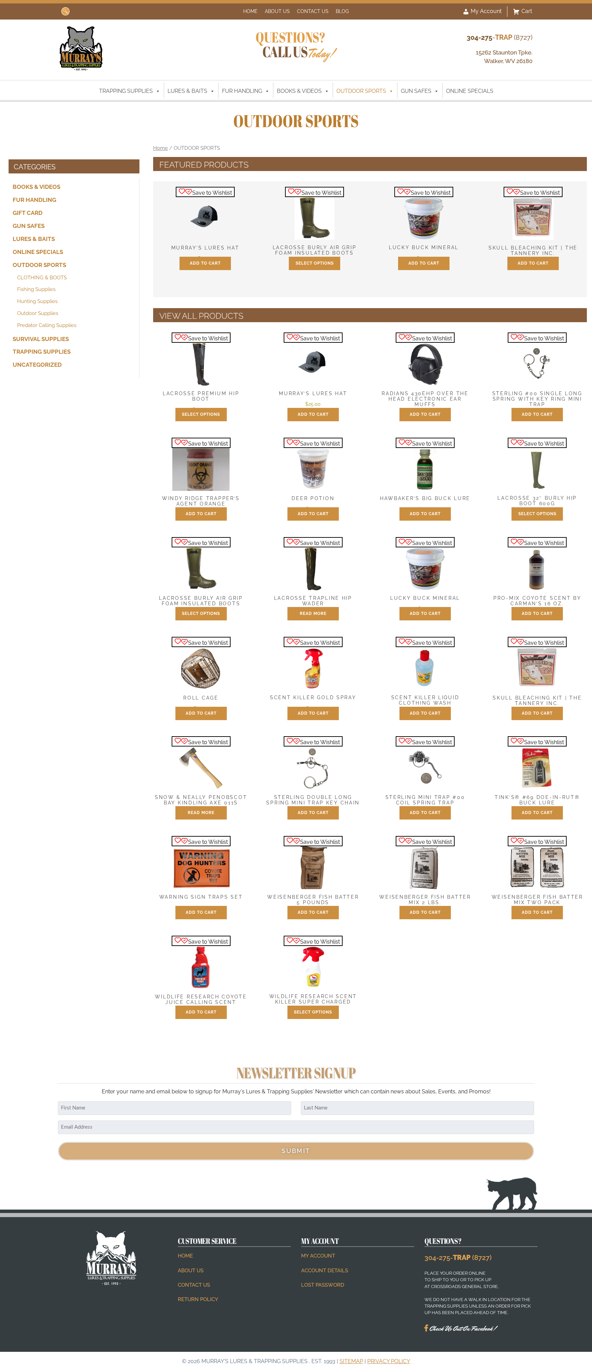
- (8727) (499, 37)
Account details (324, 1270)
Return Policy (198, 1299)
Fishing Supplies (36, 289)
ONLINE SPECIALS (469, 91)
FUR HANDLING (242, 91)
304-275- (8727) (458, 1257)
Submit (296, 1150)
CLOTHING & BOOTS (42, 277)
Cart (526, 11)
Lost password (322, 1285)
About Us (277, 11)
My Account (485, 11)
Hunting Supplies (37, 301)
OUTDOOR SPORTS (361, 91)
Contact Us (313, 11)
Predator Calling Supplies (46, 325)
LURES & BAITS (187, 91)
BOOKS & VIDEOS (299, 91)
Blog (342, 11)
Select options (315, 263)
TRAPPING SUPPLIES (126, 91)
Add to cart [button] (205, 263)
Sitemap (351, 1361)
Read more (313, 613)
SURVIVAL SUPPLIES (41, 338)
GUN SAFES (416, 91)
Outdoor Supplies (37, 313)
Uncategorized (37, 364)
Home (250, 11)
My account (318, 1256)
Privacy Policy (388, 1361)
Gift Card (27, 212)
